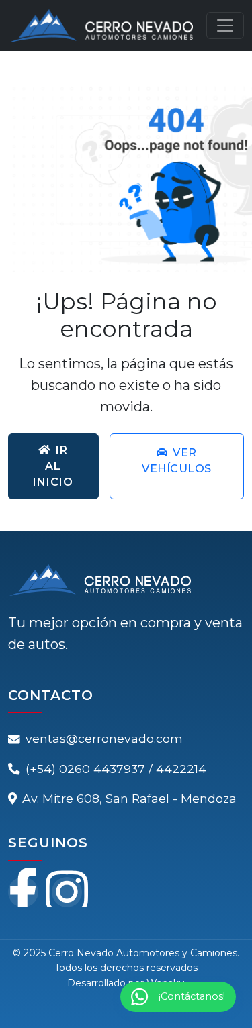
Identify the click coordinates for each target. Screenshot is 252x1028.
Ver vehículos (177, 460)
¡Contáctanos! (192, 996)
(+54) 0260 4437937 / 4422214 (116, 769)
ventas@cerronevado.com (104, 738)
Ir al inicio (53, 466)
